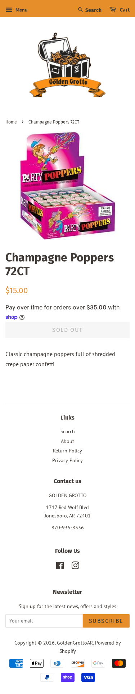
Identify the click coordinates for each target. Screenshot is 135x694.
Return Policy (67, 450)
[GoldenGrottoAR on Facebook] (60, 567)
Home (11, 122)
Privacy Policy (67, 460)
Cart (124, 10)
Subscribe (106, 620)
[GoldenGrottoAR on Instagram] (75, 567)
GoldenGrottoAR (75, 642)
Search (93, 10)
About (67, 441)
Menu (21, 9)
